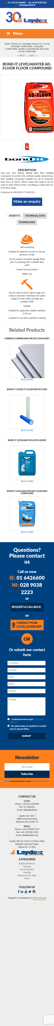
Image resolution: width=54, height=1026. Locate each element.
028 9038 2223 (27, 589)
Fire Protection (27, 870)
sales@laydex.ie (27, 5)
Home (7, 44)
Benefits (14, 216)
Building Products (32, 44)
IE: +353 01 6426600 (17, 3)
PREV (20, 56)
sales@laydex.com (30, 835)
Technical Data (35, 216)
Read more (27, 380)
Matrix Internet (39, 898)
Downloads (27, 222)
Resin (27, 879)
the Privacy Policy (39, 781)
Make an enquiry (27, 201)
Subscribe (27, 774)
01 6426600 (27, 578)
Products (16, 44)
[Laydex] (27, 17)
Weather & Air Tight (27, 876)
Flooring (27, 867)
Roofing (27, 873)
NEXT (33, 56)
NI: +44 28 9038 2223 (37, 3)
